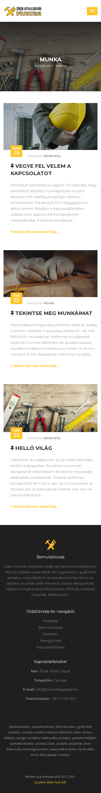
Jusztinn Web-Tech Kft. (50, 782)
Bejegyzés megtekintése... (36, 232)
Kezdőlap (42, 66)
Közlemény (51, 156)
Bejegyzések (50, 641)
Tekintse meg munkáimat (53, 313)
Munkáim (50, 634)
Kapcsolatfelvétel (50, 647)
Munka (61, 66)
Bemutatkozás (50, 627)
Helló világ (33, 448)
